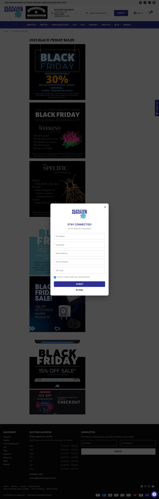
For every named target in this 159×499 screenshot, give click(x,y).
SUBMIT (79, 284)
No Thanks (79, 290)
